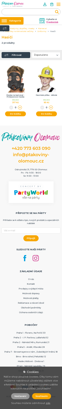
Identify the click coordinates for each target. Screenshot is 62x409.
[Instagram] (36, 258)
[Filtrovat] (4, 28)
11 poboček (52, 22)
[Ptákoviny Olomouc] (13, 4)
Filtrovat (17, 55)
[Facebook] (24, 258)
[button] (45, 4)
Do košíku (15, 113)
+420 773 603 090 (31, 148)
